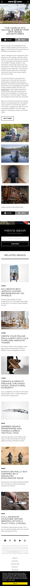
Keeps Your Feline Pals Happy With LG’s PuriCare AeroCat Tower (14, 339)
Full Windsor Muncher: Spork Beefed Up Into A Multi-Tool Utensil (13, 520)
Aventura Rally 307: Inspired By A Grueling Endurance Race (14, 475)
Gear (3, 423)
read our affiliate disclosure (13, 552)
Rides (3, 468)
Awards (15, 570)
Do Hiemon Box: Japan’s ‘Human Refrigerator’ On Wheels (12, 292)
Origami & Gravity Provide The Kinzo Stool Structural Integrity (13, 384)
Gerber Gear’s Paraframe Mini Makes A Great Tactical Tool (11, 430)
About (15, 558)
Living (3, 285)
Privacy (15, 567)
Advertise (15, 564)
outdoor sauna (5, 89)
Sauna (3, 49)
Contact (15, 561)
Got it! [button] (15, 583)
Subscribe (15, 244)
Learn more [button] (11, 580)
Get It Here (7, 118)
